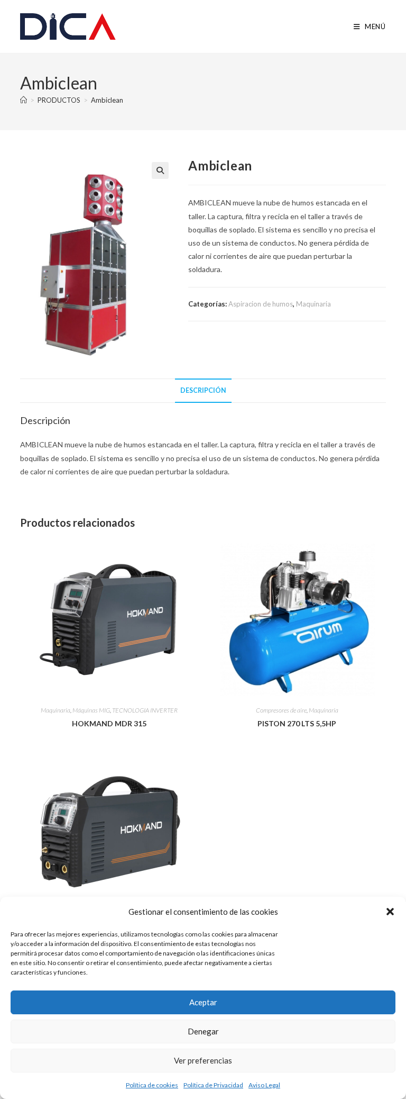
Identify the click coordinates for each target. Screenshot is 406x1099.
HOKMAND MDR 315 (109, 723)
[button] (390, 911)
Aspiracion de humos (260, 304)
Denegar (203, 1031)
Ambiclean (107, 100)
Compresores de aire (281, 710)
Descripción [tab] (203, 390)
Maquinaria (313, 304)
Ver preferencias (203, 1060)
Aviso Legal (264, 1085)
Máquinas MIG (91, 710)
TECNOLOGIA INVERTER (145, 710)
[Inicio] (23, 100)
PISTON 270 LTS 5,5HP (296, 723)
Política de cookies (152, 1085)
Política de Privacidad (213, 1085)
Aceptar (203, 1002)
